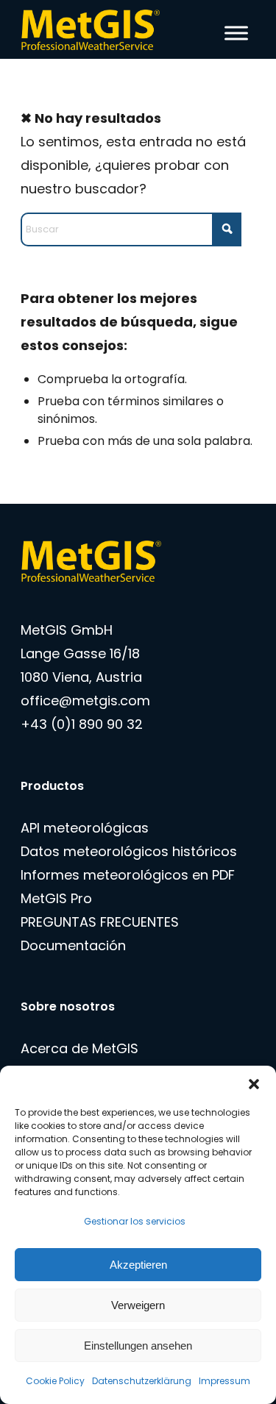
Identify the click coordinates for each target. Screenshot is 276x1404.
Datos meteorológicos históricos (129, 851)
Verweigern (138, 1305)
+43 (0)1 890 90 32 (82, 724)
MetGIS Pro (56, 898)
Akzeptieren (138, 1264)
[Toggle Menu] (236, 33)
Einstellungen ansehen (138, 1345)
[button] (254, 1084)
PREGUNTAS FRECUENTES (100, 922)
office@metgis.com (85, 700)
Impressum (224, 1381)
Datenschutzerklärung (141, 1381)
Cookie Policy (55, 1381)
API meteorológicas (85, 828)
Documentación (73, 945)
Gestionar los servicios (134, 1221)
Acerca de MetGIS (79, 1048)
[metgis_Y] (114, 29)
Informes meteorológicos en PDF (128, 875)
